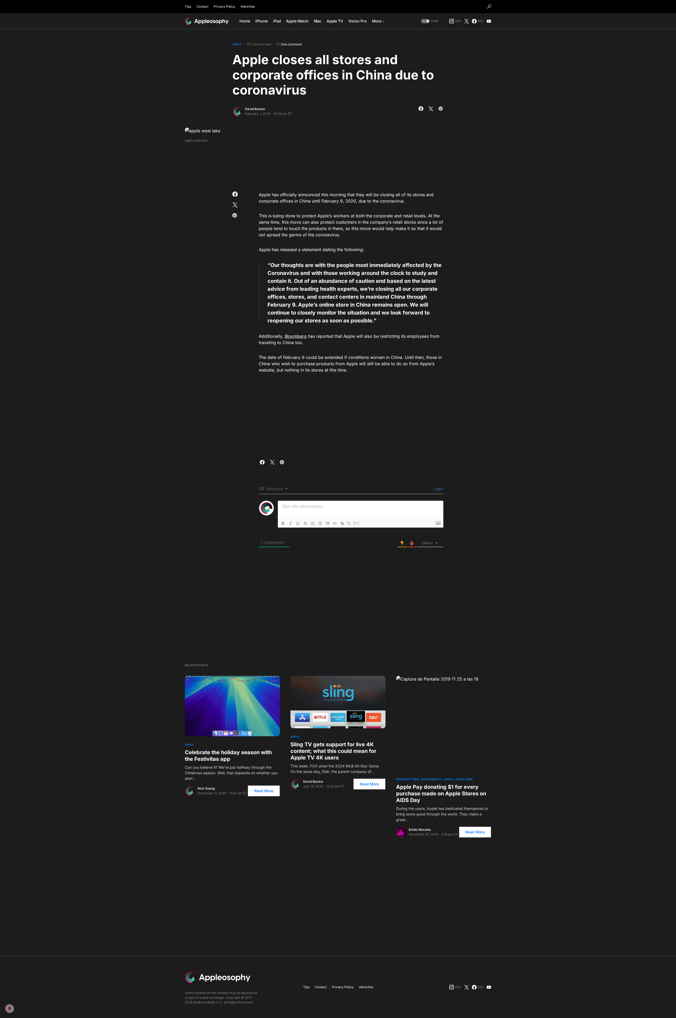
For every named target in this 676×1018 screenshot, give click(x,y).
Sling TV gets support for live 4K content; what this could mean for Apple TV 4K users (333, 751)
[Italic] (290, 523)
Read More (263, 791)
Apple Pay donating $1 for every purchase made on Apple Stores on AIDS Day (441, 793)
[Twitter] (466, 21)
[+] (356, 523)
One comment (291, 44)
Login (437, 488)
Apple (237, 44)
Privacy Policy (224, 6)
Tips (188, 6)
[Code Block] (335, 523)
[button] (489, 6)
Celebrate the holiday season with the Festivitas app (228, 755)
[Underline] (298, 523)
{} (349, 523)
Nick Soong (206, 788)
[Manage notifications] (9, 1008)
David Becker (255, 109)
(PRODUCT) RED (407, 779)
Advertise (248, 6)
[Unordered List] (320, 523)
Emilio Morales (420, 830)
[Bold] (283, 523)
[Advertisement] (338, 165)
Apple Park (464, 779)
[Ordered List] (312, 523)
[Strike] (305, 523)
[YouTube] (488, 21)
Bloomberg (296, 336)
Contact (202, 6)
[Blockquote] (327, 523)
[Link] (342, 523)
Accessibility (431, 779)
